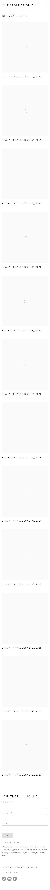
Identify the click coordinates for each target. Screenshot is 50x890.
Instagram (4, 879)
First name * (7, 802)
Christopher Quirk (19, 5)
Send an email (15, 879)
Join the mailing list (9, 879)
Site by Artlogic (10, 872)
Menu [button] (46, 5)
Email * (5, 823)
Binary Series (14, 15)
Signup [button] (7, 836)
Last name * (7, 813)
